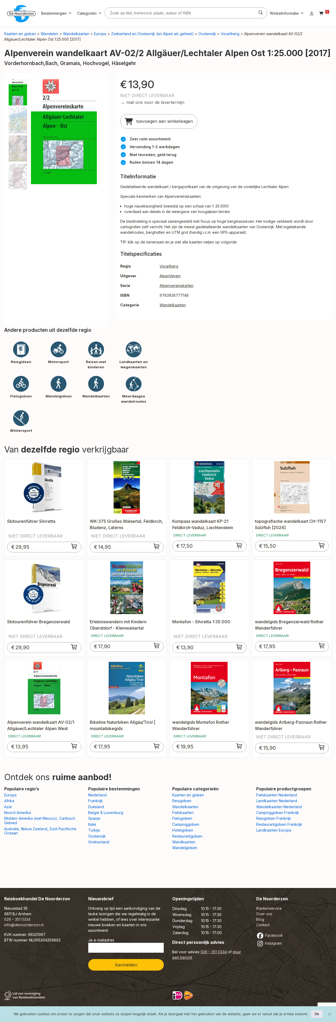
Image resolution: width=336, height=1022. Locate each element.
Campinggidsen (185, 824)
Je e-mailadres (101, 940)
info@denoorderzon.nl (24, 925)
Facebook (273, 935)
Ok (316, 1014)
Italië (92, 824)
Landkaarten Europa (273, 830)
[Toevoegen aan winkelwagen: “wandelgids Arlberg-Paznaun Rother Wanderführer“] (322, 747)
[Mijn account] (312, 13)
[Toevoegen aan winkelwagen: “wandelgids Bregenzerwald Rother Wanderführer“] (322, 645)
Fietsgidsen (182, 818)
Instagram (273, 943)
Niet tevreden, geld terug (153, 154)
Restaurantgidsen (187, 836)
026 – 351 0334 (17, 919)
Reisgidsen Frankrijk (273, 818)
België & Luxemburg (105, 812)
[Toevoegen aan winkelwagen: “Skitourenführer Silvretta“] (74, 546)
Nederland (97, 795)
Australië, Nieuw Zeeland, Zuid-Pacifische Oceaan (40, 831)
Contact (263, 925)
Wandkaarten (183, 842)
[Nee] (329, 1014)
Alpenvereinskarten (176, 285)
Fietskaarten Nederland (276, 795)
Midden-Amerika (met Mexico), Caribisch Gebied (39, 820)
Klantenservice (269, 908)
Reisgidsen (181, 801)
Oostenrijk (207, 33)
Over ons (264, 914)
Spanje (94, 818)
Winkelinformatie (284, 13)
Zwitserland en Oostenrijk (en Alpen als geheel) (152, 33)
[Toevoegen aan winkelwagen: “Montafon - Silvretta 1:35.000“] (239, 647)
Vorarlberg (230, 33)
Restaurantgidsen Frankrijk (279, 824)
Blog (260, 919)
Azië (8, 807)
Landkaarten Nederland (276, 801)
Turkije (94, 830)
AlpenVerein (170, 276)
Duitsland (96, 807)
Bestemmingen (54, 13)
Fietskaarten (182, 812)
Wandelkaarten (76, 33)
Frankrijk (95, 801)
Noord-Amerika (17, 812)
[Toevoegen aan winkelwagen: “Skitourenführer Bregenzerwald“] (74, 647)
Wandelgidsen (184, 847)
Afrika (9, 801)
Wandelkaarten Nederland (279, 807)
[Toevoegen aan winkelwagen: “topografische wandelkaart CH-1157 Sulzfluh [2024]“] (322, 545)
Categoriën (87, 13)
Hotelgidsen (182, 830)
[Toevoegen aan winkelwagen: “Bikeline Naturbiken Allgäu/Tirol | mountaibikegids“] (157, 746)
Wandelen (49, 33)
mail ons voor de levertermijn (155, 102)
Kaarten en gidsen (20, 33)
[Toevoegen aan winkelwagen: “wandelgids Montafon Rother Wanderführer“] (239, 746)
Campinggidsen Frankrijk (277, 812)
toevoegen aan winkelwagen (164, 121)
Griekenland (98, 842)
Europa (100, 33)
